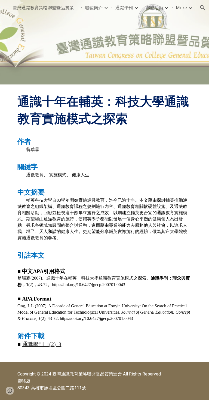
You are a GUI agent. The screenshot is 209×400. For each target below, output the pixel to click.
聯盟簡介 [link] (94, 8)
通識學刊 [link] (124, 8)
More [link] (181, 8)
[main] (104, 223)
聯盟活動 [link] (154, 8)
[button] (202, 7)
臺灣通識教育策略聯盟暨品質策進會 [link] (45, 8)
